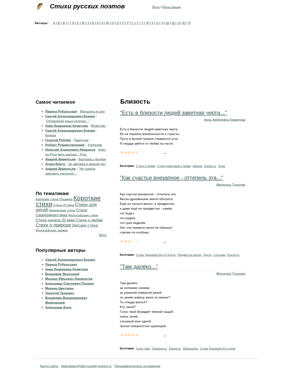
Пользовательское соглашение (137, 366)
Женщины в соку (92, 111)
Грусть (207, 255)
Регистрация (171, 7)
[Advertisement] (145, 59)
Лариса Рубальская (61, 111)
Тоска (221, 166)
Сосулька (219, 255)
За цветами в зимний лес (87, 164)
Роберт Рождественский (65, 145)
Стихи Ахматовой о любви (174, 166)
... (164, 152)
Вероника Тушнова (230, 184)
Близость (210, 166)
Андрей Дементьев (60, 159)
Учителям (95, 145)
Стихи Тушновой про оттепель (156, 255)
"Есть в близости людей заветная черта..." (173, 113)
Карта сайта (49, 366)
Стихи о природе (53, 225)
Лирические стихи (62, 210)
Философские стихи (83, 215)
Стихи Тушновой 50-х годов (217, 348)
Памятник (81, 140)
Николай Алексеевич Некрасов (70, 149)
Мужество (98, 126)
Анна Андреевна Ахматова (224, 119)
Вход (156, 7)
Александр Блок (58, 307)
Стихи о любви (145, 166)
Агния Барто (55, 164)
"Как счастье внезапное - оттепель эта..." (171, 178)
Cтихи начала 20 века (55, 220)
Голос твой (143, 348)
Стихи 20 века (63, 205)
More (103, 235)
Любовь (197, 166)
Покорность (159, 348)
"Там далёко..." (139, 266)
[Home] (39, 6)
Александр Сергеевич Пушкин (69, 283)
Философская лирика (52, 230)
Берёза (50, 135)
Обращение (190, 348)
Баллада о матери (92, 159)
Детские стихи (85, 225)
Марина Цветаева (59, 288)
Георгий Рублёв (58, 140)
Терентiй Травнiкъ (59, 293)
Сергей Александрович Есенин (70, 116)
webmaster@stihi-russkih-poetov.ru (86, 366)
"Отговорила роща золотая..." (67, 121)
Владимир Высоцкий (62, 274)
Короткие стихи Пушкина (54, 199)
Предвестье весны (189, 255)
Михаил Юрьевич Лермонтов (69, 278)
